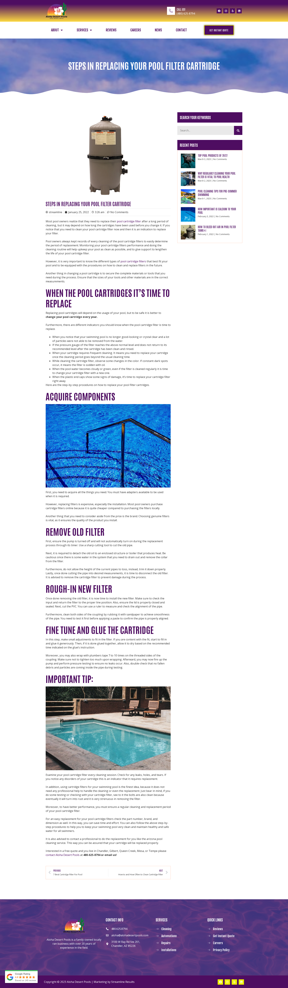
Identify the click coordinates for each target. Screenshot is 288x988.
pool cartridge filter (129, 221)
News (158, 30)
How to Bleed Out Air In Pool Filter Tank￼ (217, 228)
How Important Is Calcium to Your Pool (217, 210)
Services (82, 30)
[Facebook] (219, 10)
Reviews (111, 30)
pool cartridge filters (133, 261)
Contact (181, 30)
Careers (135, 30)
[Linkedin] (239, 10)
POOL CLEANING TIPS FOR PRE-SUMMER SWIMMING (217, 193)
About (55, 30)
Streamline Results (122, 982)
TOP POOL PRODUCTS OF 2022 (213, 155)
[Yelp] (232, 10)
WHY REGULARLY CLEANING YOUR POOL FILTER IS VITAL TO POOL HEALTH (217, 175)
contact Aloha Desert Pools (63, 855)
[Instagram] (225, 10)
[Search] (238, 130)
